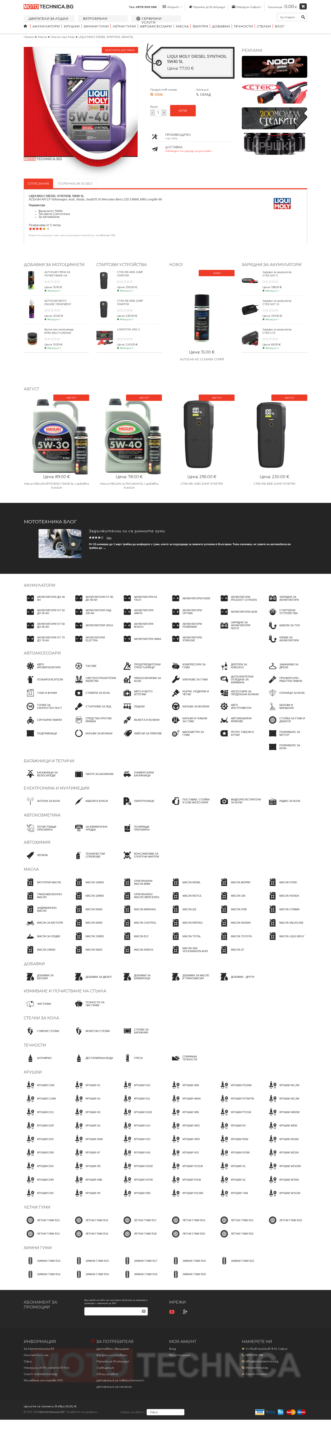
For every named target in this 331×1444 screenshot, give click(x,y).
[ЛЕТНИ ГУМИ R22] (235, 1238)
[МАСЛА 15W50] (88, 940)
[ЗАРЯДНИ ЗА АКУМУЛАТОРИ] (286, 602)
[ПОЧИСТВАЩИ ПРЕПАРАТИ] (44, 832)
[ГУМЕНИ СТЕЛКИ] (41, 1035)
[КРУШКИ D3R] (39, 1157)
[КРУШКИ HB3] (135, 1197)
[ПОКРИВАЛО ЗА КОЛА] (286, 751)
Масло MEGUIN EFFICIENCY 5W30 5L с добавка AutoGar (56, 485)
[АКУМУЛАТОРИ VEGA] (92, 629)
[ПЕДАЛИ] (133, 710)
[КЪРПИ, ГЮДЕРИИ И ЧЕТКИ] (189, 697)
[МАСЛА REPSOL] (186, 927)
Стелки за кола (41, 1018)
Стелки (264, 26)
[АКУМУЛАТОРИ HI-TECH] (141, 602)
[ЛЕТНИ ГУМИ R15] (90, 1224)
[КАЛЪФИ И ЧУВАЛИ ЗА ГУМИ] (189, 724)
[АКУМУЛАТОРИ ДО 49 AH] (44, 602)
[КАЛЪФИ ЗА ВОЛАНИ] (92, 737)
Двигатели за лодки (48, 18)
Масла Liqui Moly (63, 37)
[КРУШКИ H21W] (137, 1170)
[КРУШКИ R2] (232, 1130)
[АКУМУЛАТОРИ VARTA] (141, 616)
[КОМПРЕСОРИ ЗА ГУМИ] (189, 670)
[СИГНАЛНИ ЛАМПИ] (43, 724)
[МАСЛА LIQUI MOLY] (285, 940)
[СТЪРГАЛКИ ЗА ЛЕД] (91, 710)
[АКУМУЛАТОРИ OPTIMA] (189, 616)
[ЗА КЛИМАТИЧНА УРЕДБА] (92, 832)
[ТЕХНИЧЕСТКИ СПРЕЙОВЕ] (92, 859)
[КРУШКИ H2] (86, 1103)
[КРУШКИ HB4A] (185, 1103)
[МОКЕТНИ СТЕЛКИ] (91, 1035)
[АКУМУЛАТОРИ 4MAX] (141, 643)
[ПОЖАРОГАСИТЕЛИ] (43, 683)
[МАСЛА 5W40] (87, 913)
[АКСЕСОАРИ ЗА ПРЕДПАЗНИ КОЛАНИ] (238, 697)
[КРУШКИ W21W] (282, 1157)
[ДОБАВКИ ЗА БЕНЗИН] (44, 981)
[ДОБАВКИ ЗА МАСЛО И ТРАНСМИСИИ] (189, 981)
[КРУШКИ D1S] (39, 1116)
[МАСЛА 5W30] (87, 927)
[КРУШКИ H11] (135, 1103)
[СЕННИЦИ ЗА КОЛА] (285, 697)
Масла (182, 26)
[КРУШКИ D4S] (39, 1197)
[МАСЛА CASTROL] (139, 927)
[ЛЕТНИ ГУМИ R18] (139, 1238)
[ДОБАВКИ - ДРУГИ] (236, 981)
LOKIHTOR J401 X (128, 329)
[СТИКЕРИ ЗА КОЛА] (91, 697)
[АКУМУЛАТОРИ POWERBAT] (189, 629)
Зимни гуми (96, 26)
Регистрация (179, 1355)
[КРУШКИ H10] (135, 1089)
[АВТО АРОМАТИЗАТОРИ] (44, 670)
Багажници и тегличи (49, 761)
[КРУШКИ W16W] (282, 1143)
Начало (29, 37)
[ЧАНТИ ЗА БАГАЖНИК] (92, 778)
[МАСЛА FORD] (281, 886)
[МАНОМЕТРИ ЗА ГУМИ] (189, 737)
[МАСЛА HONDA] (282, 900)
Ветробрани (95, 18)
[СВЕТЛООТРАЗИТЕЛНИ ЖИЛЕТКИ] (94, 683)
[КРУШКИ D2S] (39, 1143)
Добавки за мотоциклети (54, 264)
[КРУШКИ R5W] (233, 1143)
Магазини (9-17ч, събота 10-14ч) (46, 1367)
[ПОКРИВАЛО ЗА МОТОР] (286, 737)
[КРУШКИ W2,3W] (282, 1103)
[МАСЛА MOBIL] (185, 886)
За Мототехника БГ (39, 1348)
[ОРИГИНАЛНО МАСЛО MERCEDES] (141, 900)
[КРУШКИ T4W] (233, 1197)
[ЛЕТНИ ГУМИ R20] (187, 1238)
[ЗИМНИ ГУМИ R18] (139, 1278)
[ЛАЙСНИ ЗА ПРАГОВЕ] (141, 737)
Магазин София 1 (248, 7)
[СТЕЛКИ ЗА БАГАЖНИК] (141, 1035)
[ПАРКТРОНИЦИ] (137, 805)
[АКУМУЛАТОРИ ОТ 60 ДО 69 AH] (44, 629)
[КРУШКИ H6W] (87, 1143)
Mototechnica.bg (256, 1367)
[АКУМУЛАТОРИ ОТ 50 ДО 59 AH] (44, 616)
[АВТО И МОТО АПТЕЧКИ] (141, 697)
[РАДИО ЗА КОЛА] (283, 805)
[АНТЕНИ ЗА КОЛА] (42, 805)
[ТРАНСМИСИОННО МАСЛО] (44, 900)
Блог (279, 26)
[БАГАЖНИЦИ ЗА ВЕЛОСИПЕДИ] (44, 778)
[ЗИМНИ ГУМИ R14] (42, 1278)
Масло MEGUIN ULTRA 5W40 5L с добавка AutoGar (129, 485)
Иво (109, 537)
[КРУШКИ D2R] (39, 1130)
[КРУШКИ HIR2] (184, 1143)
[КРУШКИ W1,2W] (282, 1089)
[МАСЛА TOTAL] (185, 940)
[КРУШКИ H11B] (136, 1116)
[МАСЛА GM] (231, 900)
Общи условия (107, 1374)
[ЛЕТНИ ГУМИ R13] (42, 1224)
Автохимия (37, 842)
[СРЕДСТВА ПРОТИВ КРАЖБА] (92, 724)
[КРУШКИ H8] (86, 1170)
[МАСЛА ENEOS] (137, 954)
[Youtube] (172, 1312)
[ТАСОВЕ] (84, 670)
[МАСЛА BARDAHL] (138, 913)
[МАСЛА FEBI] (232, 913)
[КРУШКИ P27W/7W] (236, 1103)
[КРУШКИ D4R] (39, 1184)
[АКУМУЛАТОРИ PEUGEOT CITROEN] (238, 602)
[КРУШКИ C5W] (39, 1089)
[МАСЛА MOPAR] (234, 886)
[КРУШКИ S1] (231, 1170)
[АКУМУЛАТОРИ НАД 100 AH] (92, 616)
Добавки (221, 26)
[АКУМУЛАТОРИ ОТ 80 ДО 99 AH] (92, 602)
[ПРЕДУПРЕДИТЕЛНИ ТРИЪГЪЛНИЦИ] (141, 670)
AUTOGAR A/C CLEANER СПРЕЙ (202, 359)
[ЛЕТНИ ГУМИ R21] (235, 1224)
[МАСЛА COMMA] (282, 913)
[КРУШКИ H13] (135, 1130)
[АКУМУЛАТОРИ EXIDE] (189, 602)
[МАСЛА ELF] (135, 940)
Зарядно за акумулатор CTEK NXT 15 (277, 302)
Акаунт (173, 7)
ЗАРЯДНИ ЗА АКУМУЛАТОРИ (271, 264)
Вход (172, 1348)
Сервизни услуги (152, 20)
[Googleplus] (186, 1312)
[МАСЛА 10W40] (88, 886)
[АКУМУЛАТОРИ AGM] (237, 616)
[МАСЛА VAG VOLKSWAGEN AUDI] (189, 954)
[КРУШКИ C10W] (40, 1103)
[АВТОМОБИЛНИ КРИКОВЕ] (238, 724)
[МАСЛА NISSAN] (234, 927)
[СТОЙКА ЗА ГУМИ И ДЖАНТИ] (286, 724)
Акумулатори (46, 26)
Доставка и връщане (112, 1348)
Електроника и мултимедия (56, 788)
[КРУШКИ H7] (86, 1157)
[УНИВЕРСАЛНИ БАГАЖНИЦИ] (141, 778)
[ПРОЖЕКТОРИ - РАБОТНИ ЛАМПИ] (286, 683)
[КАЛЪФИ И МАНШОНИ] (286, 710)
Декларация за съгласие (114, 1386)
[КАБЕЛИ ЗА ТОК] (283, 629)
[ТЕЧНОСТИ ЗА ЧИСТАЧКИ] (92, 1008)
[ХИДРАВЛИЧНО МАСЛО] (44, 913)
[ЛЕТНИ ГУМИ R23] (284, 1224)
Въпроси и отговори (111, 1355)
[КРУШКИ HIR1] (184, 1130)
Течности (243, 26)
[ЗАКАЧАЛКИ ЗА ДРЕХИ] (286, 670)
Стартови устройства (121, 264)
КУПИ (183, 110)
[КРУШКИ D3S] (39, 1170)
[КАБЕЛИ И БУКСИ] (90, 805)
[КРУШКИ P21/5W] (235, 1089)
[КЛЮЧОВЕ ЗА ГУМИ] (188, 683)
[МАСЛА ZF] (231, 954)
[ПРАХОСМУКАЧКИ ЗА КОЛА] (141, 683)
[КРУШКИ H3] (86, 1116)
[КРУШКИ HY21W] (186, 1170)
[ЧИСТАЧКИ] (37, 1008)
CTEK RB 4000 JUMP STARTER (202, 483)
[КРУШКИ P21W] (185, 1184)
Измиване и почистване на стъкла (65, 991)
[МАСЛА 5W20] (87, 954)
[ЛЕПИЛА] (36, 859)
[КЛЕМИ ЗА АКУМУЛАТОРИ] (286, 643)
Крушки (72, 26)
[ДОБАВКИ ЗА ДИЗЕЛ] (91, 981)
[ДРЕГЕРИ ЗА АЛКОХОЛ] (238, 670)
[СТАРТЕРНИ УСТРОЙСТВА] (286, 616)
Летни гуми (124, 26)
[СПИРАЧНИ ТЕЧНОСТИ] (189, 1062)
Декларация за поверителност (120, 1380)
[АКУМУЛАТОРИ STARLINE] (189, 643)
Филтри (200, 26)
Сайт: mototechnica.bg (40, 1374)
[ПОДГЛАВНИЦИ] (40, 737)
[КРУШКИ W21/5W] (283, 1170)
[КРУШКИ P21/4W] (186, 1197)
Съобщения (105, 1367)
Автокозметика (42, 815)
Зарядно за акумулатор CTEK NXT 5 (277, 274)
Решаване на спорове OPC (43, 1380)
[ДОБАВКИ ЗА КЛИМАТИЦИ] (141, 981)
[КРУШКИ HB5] (184, 1116)
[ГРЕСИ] (132, 1062)
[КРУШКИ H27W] (137, 1184)
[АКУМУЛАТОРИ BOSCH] (141, 629)
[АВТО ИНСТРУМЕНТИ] (238, 710)
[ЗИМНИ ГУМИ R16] (90, 1278)
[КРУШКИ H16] (135, 1157)
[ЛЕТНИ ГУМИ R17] (139, 1224)
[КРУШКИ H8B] (87, 1184)
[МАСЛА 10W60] (88, 900)
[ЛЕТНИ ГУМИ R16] (90, 1238)
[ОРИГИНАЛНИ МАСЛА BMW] (141, 886)
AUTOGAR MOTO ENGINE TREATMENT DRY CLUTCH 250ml (57, 304)
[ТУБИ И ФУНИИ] (40, 697)
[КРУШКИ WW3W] (282, 1116)
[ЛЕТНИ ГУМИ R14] (42, 1238)
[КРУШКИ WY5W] (282, 1184)
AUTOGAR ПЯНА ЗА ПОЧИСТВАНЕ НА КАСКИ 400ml (57, 275)
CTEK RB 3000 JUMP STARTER (274, 483)
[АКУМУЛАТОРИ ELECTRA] (92, 643)
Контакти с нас (36, 1355)
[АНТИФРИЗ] (38, 1062)
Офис (28, 1361)
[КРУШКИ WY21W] (283, 1197)
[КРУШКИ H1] (86, 1089)
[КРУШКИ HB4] (184, 1089)
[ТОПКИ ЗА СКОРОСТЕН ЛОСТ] (44, 710)
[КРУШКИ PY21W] (234, 1116)
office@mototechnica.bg (261, 1361)
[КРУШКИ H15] (135, 1143)
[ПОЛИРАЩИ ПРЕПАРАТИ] (141, 832)
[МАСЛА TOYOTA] (235, 940)
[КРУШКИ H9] (86, 1197)
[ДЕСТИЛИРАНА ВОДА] (92, 1062)
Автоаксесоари (156, 26)
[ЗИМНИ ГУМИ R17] (139, 1265)
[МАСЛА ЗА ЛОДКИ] (42, 940)
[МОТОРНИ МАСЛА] (42, 886)
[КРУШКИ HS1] (184, 1157)
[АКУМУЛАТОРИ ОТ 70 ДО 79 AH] (44, 643)
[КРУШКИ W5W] (281, 1130)
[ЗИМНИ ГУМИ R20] (187, 1278)
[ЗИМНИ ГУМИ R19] (187, 1265)
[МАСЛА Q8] (182, 913)
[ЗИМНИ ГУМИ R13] (42, 1265)
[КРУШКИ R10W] (234, 1157)
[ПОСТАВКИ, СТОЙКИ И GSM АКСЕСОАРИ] (189, 805)
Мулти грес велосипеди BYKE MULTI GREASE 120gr (58, 332)
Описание (38, 183)
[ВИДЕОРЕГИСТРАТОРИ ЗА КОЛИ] (239, 805)
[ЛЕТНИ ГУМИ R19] (187, 1224)
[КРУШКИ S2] (231, 1184)
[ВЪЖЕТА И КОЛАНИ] (140, 724)
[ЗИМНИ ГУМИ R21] (236, 1265)
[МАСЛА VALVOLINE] (284, 927)
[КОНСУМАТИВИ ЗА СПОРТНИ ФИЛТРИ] (141, 859)
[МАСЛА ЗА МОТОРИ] (43, 927)
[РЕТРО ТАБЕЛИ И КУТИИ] (238, 737)
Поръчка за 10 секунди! (209, 7)
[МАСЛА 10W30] (39, 954)
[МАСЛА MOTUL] (185, 900)
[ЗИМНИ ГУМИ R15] (90, 1265)
